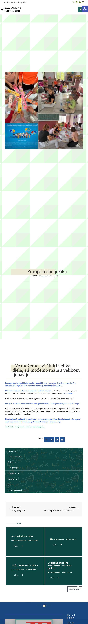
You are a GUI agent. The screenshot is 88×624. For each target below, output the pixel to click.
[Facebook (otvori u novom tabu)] (76, 2)
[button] (85, 9)
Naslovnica (12, 451)
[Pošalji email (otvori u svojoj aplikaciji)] (82, 2)
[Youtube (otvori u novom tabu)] (79, 2)
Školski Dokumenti (15, 490)
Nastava (11, 479)
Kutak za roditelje (14, 456)
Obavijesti (12, 473)
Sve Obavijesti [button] (74, 589)
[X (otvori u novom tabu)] (73, 2)
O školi (10, 462)
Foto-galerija (13, 468)
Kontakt (11, 484)
